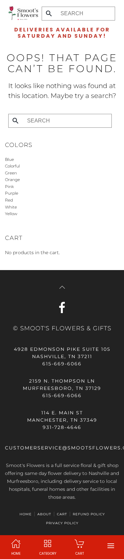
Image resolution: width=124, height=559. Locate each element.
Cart (62, 514)
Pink (9, 186)
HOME (26, 514)
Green (11, 172)
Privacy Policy (62, 523)
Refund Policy (89, 514)
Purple (11, 193)
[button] (110, 546)
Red (9, 200)
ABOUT (44, 514)
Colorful (12, 165)
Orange (12, 179)
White (11, 207)
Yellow (11, 213)
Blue (9, 159)
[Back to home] (21, 13)
